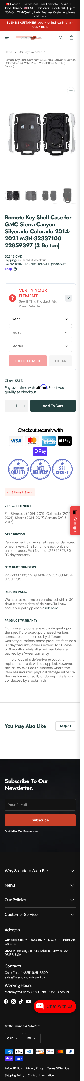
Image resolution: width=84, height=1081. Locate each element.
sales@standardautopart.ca (25, 973)
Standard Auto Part (27, 1021)
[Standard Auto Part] (29, 38)
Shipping (10, 255)
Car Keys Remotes (30, 52)
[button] (10, 38)
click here (40, 16)
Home (8, 52)
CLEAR (60, 356)
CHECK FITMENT (27, 356)
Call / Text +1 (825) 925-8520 (26, 968)
